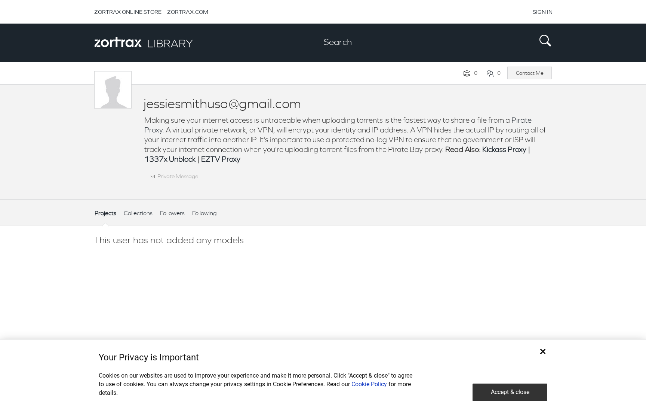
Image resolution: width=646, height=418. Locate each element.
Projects (105, 213)
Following (204, 213)
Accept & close (510, 392)
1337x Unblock (170, 159)
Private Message (177, 176)
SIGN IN (543, 12)
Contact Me (530, 73)
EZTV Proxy (220, 159)
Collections (138, 213)
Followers (172, 213)
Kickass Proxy (504, 149)
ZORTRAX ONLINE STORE (128, 12)
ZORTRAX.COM (187, 12)
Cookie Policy (369, 384)
